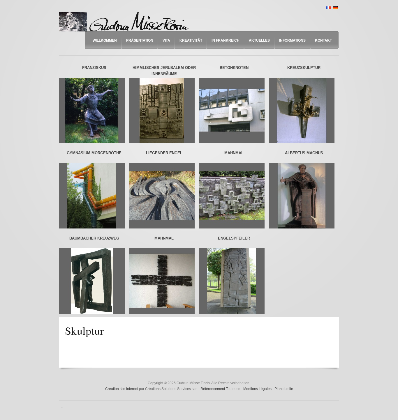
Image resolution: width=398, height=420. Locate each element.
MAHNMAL (234, 153)
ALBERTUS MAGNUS (304, 153)
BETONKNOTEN (234, 67)
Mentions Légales (257, 389)
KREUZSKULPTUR (303, 67)
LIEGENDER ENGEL (164, 153)
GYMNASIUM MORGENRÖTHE (94, 153)
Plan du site (283, 389)
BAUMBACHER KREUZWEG (94, 238)
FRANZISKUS (94, 67)
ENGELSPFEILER (234, 238)
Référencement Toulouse (220, 389)
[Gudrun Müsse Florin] (125, 21)
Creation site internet (121, 389)
